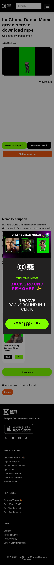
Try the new (27, 278)
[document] (27, 282)
